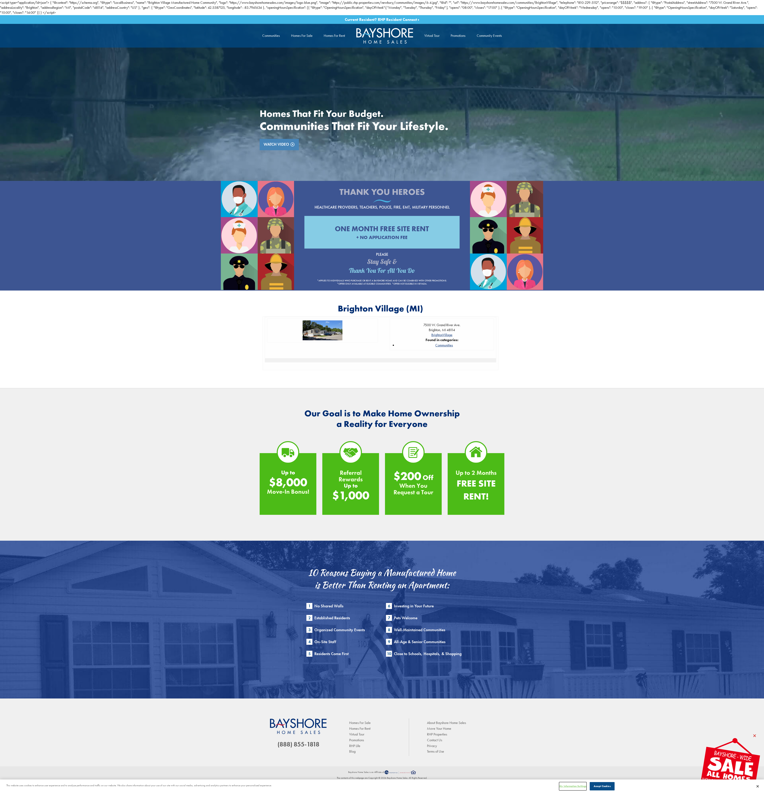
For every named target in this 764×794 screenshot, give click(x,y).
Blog (352, 751)
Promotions (458, 35)
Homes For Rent (334, 35)
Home (385, 36)
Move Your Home (439, 728)
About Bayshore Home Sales (446, 722)
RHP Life (354, 745)
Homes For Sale (302, 35)
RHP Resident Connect (398, 19)
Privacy (432, 745)
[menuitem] (385, 36)
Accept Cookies (602, 786)
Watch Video (279, 144)
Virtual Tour (431, 35)
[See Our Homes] (730, 766)
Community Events (489, 35)
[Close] (757, 786)
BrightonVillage (441, 335)
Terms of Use (435, 751)
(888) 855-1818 (298, 744)
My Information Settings (572, 786)
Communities (271, 35)
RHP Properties (437, 734)
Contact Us (434, 740)
